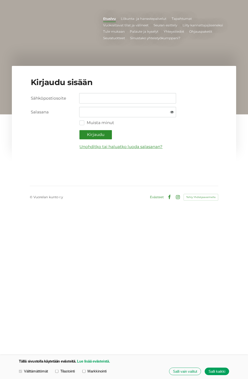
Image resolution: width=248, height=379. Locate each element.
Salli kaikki (217, 371)
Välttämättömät (36, 371)
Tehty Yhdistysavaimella (201, 197)
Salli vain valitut (185, 371)
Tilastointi (67, 371)
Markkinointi (97, 371)
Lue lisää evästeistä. (93, 361)
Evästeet (157, 197)
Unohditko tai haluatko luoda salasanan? (121, 146)
